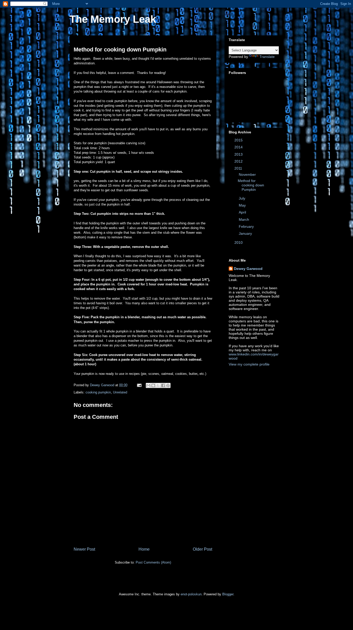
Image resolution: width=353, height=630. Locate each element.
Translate (267, 57)
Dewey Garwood (248, 269)
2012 (239, 161)
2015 (239, 140)
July (242, 198)
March (244, 219)
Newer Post (84, 549)
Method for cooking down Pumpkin (251, 185)
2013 (239, 154)
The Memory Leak (113, 19)
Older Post (202, 549)
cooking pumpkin (98, 392)
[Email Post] (139, 385)
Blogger (227, 594)
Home (144, 549)
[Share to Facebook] (163, 385)
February (247, 226)
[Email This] (148, 385)
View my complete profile (249, 364)
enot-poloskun (191, 594)
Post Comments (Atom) (153, 562)
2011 (238, 168)
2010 (239, 242)
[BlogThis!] (153, 385)
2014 (239, 147)
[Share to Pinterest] (168, 385)
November (248, 174)
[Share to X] (158, 385)
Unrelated (120, 392)
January (246, 233)
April (243, 212)
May (243, 205)
